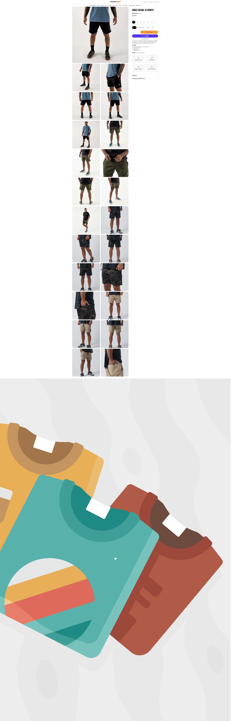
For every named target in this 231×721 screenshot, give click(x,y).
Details (134, 75)
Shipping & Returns (138, 78)
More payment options (145, 38)
